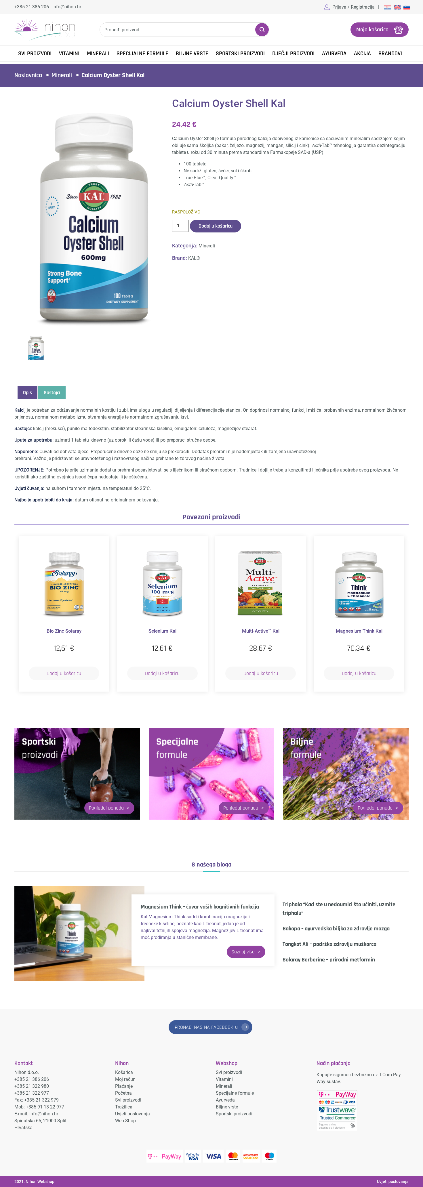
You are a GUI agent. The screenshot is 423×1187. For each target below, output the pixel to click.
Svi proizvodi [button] (35, 53)
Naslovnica (28, 75)
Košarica (124, 1072)
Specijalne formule (142, 53)
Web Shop (125, 1120)
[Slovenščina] (406, 6)
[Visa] (213, 1156)
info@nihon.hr (66, 6)
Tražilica (123, 1107)
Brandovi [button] (390, 53)
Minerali (98, 53)
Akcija (362, 53)
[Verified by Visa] (193, 1156)
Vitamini (69, 53)
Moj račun (125, 1079)
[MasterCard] (233, 1156)
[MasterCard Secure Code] (251, 1156)
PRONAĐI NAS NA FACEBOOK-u (206, 1027)
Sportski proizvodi (240, 53)
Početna (123, 1093)
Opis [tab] (27, 392)
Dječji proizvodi (293, 53)
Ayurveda (334, 53)
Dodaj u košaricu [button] (64, 673)
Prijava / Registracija (353, 7)
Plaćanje (124, 1086)
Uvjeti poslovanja (132, 1114)
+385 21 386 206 (31, 6)
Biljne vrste (192, 53)
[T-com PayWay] (164, 1156)
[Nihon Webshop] (44, 30)
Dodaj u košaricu (216, 226)
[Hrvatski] (387, 6)
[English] (397, 6)
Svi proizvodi (128, 1100)
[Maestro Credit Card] (269, 1156)
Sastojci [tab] (52, 392)
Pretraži (262, 29)
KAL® (194, 258)
